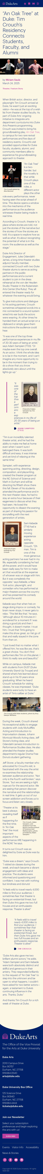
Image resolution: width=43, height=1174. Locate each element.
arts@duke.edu (11, 1076)
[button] (38, 3)
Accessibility (32, 1147)
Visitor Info (17, 1147)
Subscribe (10, 1136)
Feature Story (17, 88)
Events (6, 1147)
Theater (6, 88)
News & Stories (10, 1152)
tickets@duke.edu (12, 1106)
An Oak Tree (32, 132)
